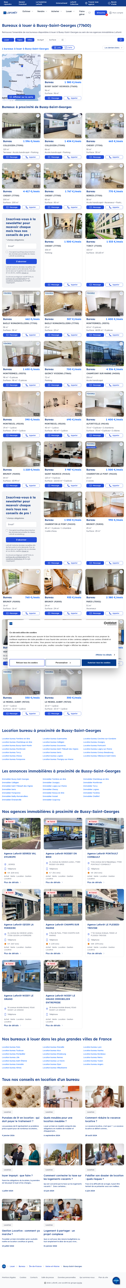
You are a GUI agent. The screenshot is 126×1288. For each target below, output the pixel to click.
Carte (70, 47)
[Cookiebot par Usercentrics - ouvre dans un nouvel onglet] (106, 623)
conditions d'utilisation (14, 281)
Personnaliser (62, 662)
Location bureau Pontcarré (94, 745)
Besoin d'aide (114, 3)
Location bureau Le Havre (53, 1061)
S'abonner (21, 261)
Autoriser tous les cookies (99, 662)
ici (23, 256)
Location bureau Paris (11, 1047)
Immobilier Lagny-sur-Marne (55, 786)
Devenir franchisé (25, 3)
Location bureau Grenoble (13, 1064)
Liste (59, 47)
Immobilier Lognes (91, 789)
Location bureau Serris (52, 752)
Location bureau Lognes (53, 756)
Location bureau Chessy (12, 756)
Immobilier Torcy (90, 786)
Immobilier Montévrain (92, 782)
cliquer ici (25, 273)
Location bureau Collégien (53, 742)
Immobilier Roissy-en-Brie (53, 793)
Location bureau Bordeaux (94, 1054)
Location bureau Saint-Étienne (14, 1061)
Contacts (34, 1277)
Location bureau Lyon (92, 1047)
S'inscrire (102, 13)
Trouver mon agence (93, 3)
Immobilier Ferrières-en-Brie (54, 779)
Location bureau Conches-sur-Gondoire (99, 739)
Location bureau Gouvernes (54, 745)
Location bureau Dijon (52, 1064)
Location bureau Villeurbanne (55, 1068)
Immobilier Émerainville (11, 800)
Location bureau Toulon (93, 1061)
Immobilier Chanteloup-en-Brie (96, 779)
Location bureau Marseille (53, 1047)
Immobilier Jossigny (51, 782)
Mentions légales (9, 1277)
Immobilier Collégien (10, 782)
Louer (6, 40)
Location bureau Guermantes (55, 739)
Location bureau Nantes (93, 1050)
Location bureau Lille (10, 1057)
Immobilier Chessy (50, 789)
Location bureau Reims (92, 1057)
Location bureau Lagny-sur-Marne (97, 749)
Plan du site (103, 1277)
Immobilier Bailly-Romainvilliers (15, 796)
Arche (79, 1283)
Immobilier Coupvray (51, 800)
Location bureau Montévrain (13, 749)
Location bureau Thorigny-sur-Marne (58, 759)
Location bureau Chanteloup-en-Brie (17, 742)
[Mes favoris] (89, 13)
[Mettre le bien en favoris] (79, 56)
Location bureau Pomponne (13, 759)
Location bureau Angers (93, 1064)
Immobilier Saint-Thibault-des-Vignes (17, 786)
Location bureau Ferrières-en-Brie (16, 739)
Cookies (23, 1277)
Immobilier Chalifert (91, 796)
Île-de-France (35, 1266)
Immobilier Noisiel (50, 796)
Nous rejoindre (7, 3)
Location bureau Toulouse (13, 1050)
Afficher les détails (104, 655)
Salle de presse (47, 1277)
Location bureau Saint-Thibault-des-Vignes (60, 749)
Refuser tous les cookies (27, 662)
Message (55, 98)
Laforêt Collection (76, 3)
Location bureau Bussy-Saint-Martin (17, 745)
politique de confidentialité (16, 279)
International (61, 3)
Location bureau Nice (52, 1050)
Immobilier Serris (9, 789)
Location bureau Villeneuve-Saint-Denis (99, 756)
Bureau (22, 1266)
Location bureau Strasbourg (54, 1054)
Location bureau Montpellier (13, 1054)
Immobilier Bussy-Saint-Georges (15, 779)
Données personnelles (67, 1277)
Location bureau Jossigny (94, 742)
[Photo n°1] (63, 66)
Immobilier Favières (91, 793)
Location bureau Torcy (11, 752)
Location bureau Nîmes (11, 1068)
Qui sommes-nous (87, 1277)
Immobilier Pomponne (11, 793)
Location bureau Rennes (53, 1057)
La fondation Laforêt (42, 3)
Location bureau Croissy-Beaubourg (98, 752)
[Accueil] (4, 1266)
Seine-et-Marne (52, 1266)
